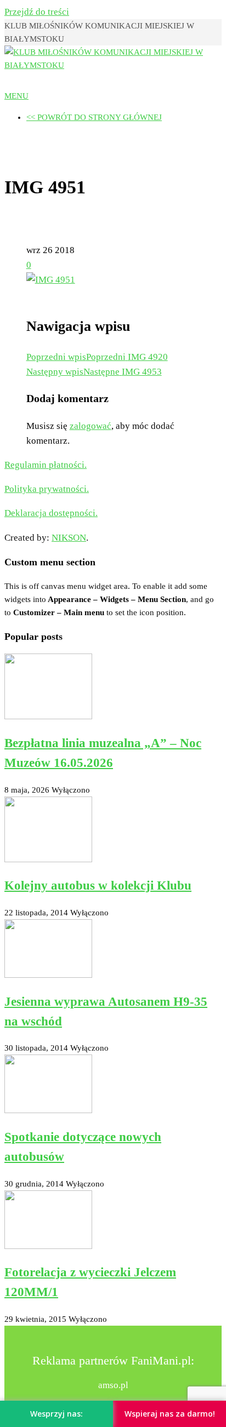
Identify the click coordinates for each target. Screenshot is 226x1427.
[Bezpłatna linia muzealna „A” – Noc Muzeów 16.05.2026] (48, 716)
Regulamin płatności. (45, 465)
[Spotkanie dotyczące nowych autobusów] (48, 1110)
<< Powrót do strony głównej (94, 117)
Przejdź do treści (36, 12)
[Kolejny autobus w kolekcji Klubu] (48, 859)
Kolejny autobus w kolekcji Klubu (97, 885)
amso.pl (113, 1385)
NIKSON (69, 537)
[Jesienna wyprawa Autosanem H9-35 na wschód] (48, 975)
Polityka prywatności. (46, 489)
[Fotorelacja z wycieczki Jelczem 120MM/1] (48, 1246)
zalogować (90, 426)
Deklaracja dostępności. (51, 513)
